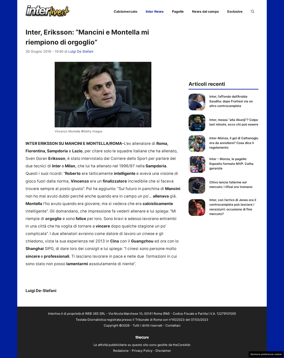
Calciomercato (125, 11)
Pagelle (178, 11)
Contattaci (172, 325)
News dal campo (205, 11)
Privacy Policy (142, 351)
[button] (252, 11)
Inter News (155, 11)
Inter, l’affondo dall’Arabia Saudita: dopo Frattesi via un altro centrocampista (231, 101)
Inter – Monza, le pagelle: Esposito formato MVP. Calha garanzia (231, 163)
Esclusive (235, 11)
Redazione (121, 351)
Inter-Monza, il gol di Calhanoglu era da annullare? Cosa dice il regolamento (233, 142)
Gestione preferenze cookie (266, 354)
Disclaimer (163, 351)
